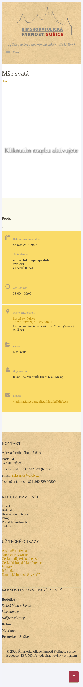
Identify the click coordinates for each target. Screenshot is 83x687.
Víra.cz (7, 567)
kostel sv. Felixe (24, 318)
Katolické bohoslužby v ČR (21, 575)
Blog (5, 518)
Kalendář (8, 510)
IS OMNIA (29, 655)
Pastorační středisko (15, 551)
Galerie (7, 526)
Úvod (5, 81)
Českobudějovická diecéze (20, 559)
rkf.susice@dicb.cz (25, 475)
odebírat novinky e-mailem (58, 655)
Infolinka (8, 571)
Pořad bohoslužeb (14, 522)
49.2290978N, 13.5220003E (33, 322)
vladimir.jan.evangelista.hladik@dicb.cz (40, 401)
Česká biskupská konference (22, 563)
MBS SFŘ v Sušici (15, 555)
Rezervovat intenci (15, 514)
